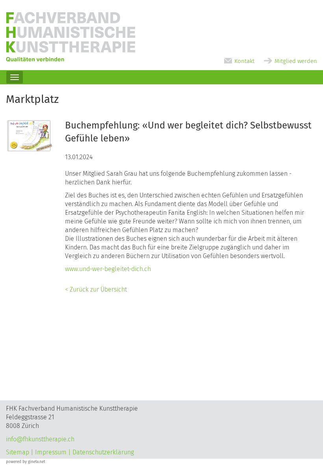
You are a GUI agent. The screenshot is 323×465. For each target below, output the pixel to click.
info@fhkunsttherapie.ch (40, 439)
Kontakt (244, 61)
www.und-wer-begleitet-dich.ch (108, 269)
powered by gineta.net (25, 461)
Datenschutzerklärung (103, 452)
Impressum (51, 452)
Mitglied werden (296, 61)
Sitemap (17, 452)
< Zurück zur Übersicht (96, 289)
